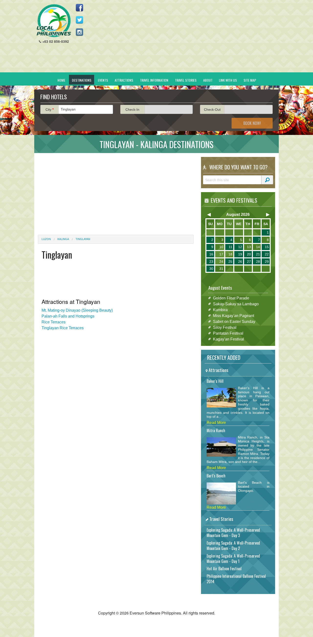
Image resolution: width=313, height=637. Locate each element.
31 (221, 269)
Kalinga (63, 239)
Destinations (81, 80)
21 (258, 254)
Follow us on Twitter (79, 19)
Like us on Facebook (79, 7)
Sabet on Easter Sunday (234, 321)
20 (249, 254)
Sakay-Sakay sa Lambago (236, 304)
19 (240, 254)
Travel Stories (186, 80)
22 (267, 254)
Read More (216, 422)
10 (221, 247)
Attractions (124, 80)
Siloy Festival (224, 327)
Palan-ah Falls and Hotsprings (68, 316)
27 (249, 262)
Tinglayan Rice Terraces (63, 328)
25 (230, 262)
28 (258, 262)
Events (103, 80)
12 (240, 247)
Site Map (250, 80)
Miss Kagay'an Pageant (233, 315)
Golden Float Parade (231, 298)
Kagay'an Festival (228, 339)
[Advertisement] (186, 38)
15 (267, 247)
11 (230, 247)
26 (240, 262)
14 (258, 247)
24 (221, 262)
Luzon (46, 239)
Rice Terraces (54, 322)
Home (61, 80)
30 (211, 269)
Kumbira (220, 310)
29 (267, 262)
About (207, 80)
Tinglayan (83, 239)
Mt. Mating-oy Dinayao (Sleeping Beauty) (77, 310)
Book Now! (252, 123)
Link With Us (228, 80)
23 (211, 262)
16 (211, 254)
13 (249, 247)
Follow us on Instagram (79, 32)
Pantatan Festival (228, 333)
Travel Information (154, 80)
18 (230, 254)
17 (221, 254)
